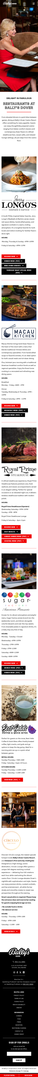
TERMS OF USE (19, 998)
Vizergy (26, 1071)
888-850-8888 (28, 984)
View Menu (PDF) (13, 779)
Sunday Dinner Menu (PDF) (18, 536)
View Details (12, 931)
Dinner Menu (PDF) (14, 261)
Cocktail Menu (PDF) (15, 541)
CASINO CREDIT (19, 1034)
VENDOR (19, 1008)
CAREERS (19, 1016)
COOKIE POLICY (19, 1001)
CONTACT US (19, 1031)
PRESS (19, 1022)
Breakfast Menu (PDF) (16, 410)
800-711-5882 (20, 962)
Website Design (15, 1071)
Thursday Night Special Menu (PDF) (21, 271)
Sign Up (19, 1060)
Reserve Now (12, 256)
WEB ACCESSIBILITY (19, 1004)
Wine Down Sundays (15, 265)
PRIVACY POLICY (19, 995)
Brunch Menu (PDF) (15, 668)
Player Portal (9, 1075)
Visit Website (12, 531)
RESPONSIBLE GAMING (19, 1028)
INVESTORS (19, 1025)
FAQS (19, 1019)
